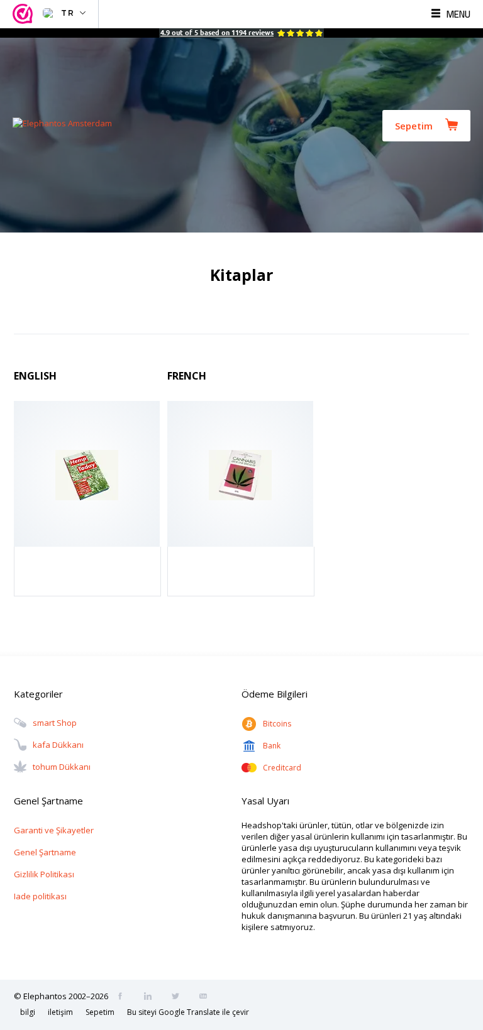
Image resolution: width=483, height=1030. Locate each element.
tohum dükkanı (62, 766)
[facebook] (123, 997)
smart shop (55, 722)
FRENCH (186, 376)
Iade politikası (40, 896)
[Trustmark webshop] (24, 14)
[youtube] (206, 997)
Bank (271, 745)
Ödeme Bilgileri (275, 694)
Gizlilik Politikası (44, 874)
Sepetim (414, 125)
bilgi (27, 1012)
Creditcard (282, 767)
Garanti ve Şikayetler (54, 830)
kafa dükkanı (58, 744)
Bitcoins (277, 723)
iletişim (60, 1012)
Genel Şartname (45, 852)
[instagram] (151, 997)
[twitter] (179, 997)
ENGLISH (35, 376)
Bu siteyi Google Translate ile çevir (188, 1012)
